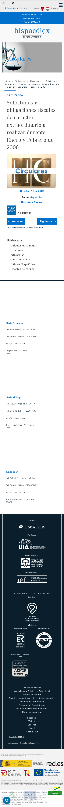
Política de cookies (14, 804)
